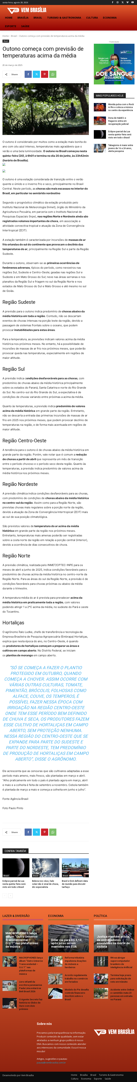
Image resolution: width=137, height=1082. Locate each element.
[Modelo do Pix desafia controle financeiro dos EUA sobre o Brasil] (55, 993)
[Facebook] (113, 3)
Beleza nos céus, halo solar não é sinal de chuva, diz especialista (45, 884)
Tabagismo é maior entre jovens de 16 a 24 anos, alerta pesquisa (120, 148)
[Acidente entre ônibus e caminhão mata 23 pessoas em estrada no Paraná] (101, 993)
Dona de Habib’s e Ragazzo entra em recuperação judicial (118, 121)
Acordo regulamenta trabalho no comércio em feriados (76, 978)
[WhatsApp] (52, 74)
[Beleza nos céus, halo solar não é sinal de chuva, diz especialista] (45, 867)
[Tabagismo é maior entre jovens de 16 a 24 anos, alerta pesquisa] (100, 148)
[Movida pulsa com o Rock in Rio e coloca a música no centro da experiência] (100, 107)
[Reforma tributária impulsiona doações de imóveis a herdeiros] (55, 961)
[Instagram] (118, 3)
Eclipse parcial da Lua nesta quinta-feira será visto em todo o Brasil (14, 884)
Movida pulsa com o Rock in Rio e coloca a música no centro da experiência (121, 107)
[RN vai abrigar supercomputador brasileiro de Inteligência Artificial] (101, 961)
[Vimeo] (127, 3)
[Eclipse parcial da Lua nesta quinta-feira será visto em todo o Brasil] (15, 867)
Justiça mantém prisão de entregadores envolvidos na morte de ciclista (113, 941)
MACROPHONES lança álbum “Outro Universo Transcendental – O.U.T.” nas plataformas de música (22, 939)
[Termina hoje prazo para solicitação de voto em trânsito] (101, 979)
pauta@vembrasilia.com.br (51, 1062)
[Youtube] (132, 3)
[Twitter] (123, 3)
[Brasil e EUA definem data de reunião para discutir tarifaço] (75, 867)
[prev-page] (4, 895)
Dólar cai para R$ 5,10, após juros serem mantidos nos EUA (66, 943)
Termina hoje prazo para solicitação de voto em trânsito (120, 978)
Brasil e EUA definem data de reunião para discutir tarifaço (75, 884)
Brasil (14, 35)
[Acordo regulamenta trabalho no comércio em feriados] (55, 979)
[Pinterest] (44, 74)
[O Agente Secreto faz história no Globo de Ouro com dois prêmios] (9, 1003)
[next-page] (10, 895)
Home (5, 35)
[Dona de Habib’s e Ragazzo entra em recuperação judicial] (100, 121)
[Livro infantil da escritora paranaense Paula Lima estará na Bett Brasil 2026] (9, 985)
